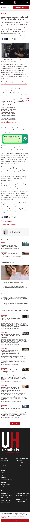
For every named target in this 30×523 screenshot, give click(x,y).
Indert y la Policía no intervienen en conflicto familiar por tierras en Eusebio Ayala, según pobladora (10, 245)
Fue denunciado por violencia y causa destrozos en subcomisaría (10, 371)
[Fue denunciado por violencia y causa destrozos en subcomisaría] (25, 369)
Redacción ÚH (15, 232)
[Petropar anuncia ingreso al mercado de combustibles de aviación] (25, 333)
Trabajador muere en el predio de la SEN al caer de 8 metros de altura (11, 408)
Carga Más (15, 423)
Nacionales (4, 13)
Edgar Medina (16, 328)
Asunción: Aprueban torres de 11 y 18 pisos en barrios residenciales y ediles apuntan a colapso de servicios (15, 298)
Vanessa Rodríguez (17, 381)
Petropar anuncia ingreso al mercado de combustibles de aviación (10, 335)
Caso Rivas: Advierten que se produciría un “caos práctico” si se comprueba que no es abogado (15, 304)
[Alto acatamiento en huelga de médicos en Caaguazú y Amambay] (25, 253)
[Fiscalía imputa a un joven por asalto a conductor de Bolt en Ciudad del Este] (25, 316)
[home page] (15, 2)
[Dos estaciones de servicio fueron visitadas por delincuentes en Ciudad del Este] (25, 349)
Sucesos (3, 242)
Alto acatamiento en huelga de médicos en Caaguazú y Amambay (10, 254)
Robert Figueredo (17, 256)
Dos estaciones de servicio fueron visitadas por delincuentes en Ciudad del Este (10, 352)
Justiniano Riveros (17, 401)
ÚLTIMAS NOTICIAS (21, 7)
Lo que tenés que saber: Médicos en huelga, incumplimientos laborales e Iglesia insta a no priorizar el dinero (15, 287)
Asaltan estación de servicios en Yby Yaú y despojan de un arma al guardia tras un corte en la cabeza (10, 389)
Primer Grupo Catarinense (9, 224)
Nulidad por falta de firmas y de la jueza (13, 282)
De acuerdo (15, 520)
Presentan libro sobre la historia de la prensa (14, 293)
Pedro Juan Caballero (8, 221)
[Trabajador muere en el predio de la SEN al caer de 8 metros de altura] (25, 406)
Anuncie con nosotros (22, 458)
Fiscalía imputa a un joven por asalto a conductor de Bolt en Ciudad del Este (11, 318)
